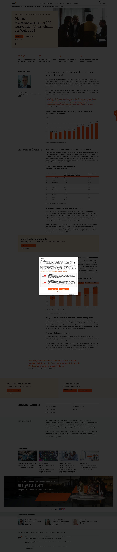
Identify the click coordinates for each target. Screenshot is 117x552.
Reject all (64, 289)
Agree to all (53, 289)
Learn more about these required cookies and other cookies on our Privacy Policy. (53, 271)
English (42, 258)
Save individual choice (58, 291)
